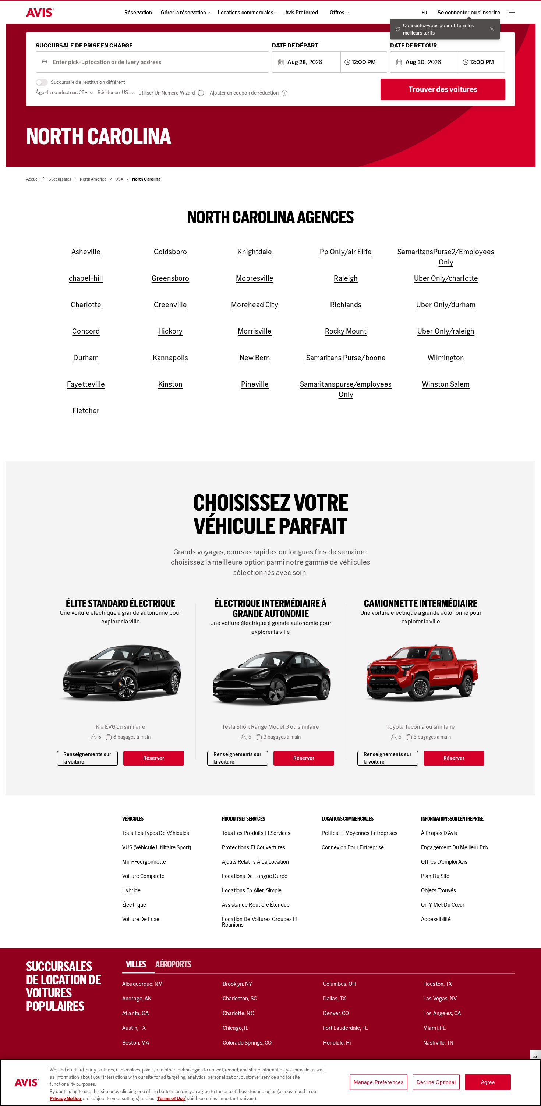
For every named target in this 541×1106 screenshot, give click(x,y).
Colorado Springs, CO (247, 1042)
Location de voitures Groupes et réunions (260, 922)
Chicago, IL (236, 1028)
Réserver (153, 758)
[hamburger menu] (512, 12)
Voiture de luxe (140, 919)
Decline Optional (436, 1082)
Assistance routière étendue (256, 904)
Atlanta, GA (135, 1013)
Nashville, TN (438, 1042)
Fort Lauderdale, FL (345, 1028)
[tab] (138, 964)
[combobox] (158, 62)
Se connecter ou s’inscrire (469, 12)
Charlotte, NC (238, 1013)
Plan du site (435, 876)
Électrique (134, 904)
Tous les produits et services (256, 833)
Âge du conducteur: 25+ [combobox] (61, 92)
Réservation (138, 13)
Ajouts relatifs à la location (255, 861)
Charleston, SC (240, 998)
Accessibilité (436, 919)
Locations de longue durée (254, 876)
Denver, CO (336, 1013)
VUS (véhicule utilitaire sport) (156, 847)
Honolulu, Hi (337, 1042)
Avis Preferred (301, 13)
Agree (488, 1082)
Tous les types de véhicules (155, 833)
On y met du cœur (442, 904)
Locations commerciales (245, 13)
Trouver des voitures (443, 89)
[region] (270, 1082)
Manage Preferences (379, 1082)
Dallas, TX (334, 998)
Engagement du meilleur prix (454, 847)
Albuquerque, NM (142, 984)
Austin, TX (133, 1028)
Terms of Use (171, 1098)
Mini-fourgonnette (144, 861)
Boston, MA (135, 1042)
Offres (337, 13)
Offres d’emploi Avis (444, 861)
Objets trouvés (438, 890)
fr (424, 12)
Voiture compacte (143, 876)
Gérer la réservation (183, 13)
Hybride (131, 890)
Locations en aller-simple (252, 890)
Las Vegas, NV (440, 998)
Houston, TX (437, 984)
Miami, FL (434, 1028)
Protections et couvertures (253, 847)
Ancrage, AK (136, 998)
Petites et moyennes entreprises (359, 833)
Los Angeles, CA (442, 1013)
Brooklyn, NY (237, 984)
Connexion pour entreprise (353, 847)
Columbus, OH (339, 984)
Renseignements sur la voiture (87, 758)
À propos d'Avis (439, 833)
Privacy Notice (66, 1098)
